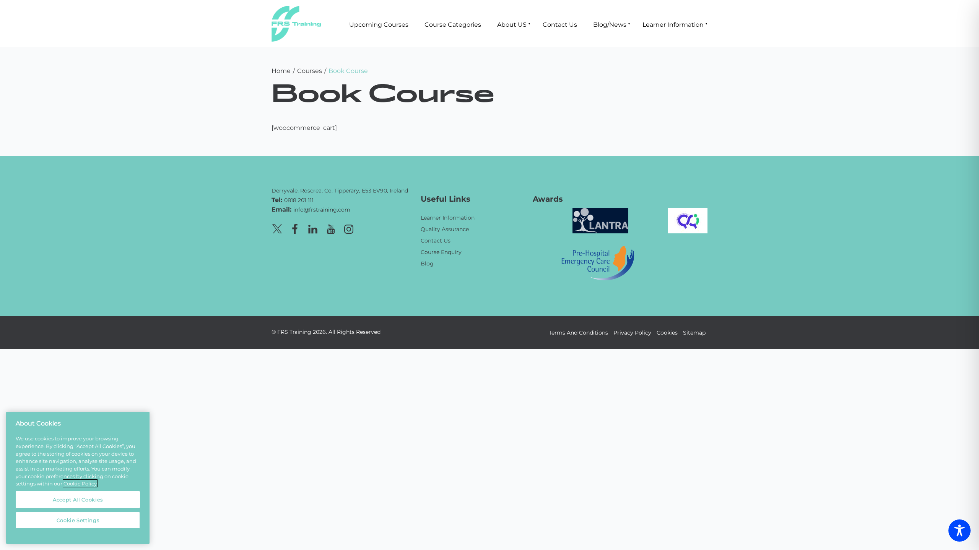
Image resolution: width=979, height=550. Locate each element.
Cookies (667, 332)
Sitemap (694, 332)
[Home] (340, 179)
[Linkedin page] (312, 228)
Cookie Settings (78, 520)
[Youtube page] (330, 228)
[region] (78, 478)
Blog (427, 263)
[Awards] (600, 220)
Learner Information (673, 24)
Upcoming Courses (378, 24)
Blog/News (609, 24)
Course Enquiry (441, 252)
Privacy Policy (632, 332)
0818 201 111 (299, 200)
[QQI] (687, 220)
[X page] (277, 228)
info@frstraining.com (321, 209)
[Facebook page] (294, 228)
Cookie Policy (80, 483)
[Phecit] (598, 262)
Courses (309, 70)
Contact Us (560, 24)
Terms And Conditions (578, 332)
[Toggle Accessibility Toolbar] (959, 530)
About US (512, 24)
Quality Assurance (445, 229)
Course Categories (452, 24)
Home (281, 70)
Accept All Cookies (78, 499)
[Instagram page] (348, 228)
